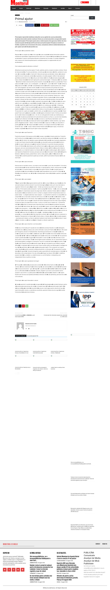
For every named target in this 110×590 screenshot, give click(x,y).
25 (72, 104)
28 (84, 104)
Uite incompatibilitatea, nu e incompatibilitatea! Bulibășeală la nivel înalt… (81, 463)
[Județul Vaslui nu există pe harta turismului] (59, 360)
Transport (33, 573)
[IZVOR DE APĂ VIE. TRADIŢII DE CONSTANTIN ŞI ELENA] (41, 344)
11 (72, 99)
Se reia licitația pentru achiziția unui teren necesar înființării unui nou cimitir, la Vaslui (82, 494)
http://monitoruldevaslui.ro (30, 325)
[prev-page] (16, 373)
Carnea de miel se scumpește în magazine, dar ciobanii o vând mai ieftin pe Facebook (40, 369)
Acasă (16, 13)
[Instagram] (13, 569)
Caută (72, 15)
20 (80, 102)
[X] (19, 306)
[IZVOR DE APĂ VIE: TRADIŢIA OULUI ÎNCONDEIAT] (23, 360)
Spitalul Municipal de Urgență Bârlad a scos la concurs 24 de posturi (68, 557)
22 (87, 102)
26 (76, 104)
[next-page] (18, 373)
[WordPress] (22, 569)
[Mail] (29, 329)
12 (76, 99)
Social (58, 582)
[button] (93, 2)
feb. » (84, 107)
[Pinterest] (23, 306)
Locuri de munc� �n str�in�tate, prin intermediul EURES (25, 315)
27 (80, 104)
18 (72, 102)
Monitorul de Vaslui (23, 21)
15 (87, 99)
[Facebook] (16, 306)
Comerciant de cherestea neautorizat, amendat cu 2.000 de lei (55, 315)
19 (76, 102)
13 (80, 99)
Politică (59, 573)
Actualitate (21, 13)
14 (84, 99)
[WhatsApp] (26, 306)
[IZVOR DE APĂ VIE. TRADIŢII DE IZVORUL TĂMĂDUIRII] (59, 344)
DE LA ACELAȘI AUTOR (32, 336)
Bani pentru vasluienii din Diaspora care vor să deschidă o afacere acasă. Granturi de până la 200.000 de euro (81, 510)
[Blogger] (5, 569)
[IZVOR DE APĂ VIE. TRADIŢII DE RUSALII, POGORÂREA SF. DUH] (23, 344)
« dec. (81, 107)
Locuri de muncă (61, 560)
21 (84, 102)
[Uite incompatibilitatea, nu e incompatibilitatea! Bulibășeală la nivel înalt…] (83, 455)
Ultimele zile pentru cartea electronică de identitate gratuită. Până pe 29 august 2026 (67, 578)
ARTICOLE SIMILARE (21, 336)
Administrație (33, 562)
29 (87, 104)
